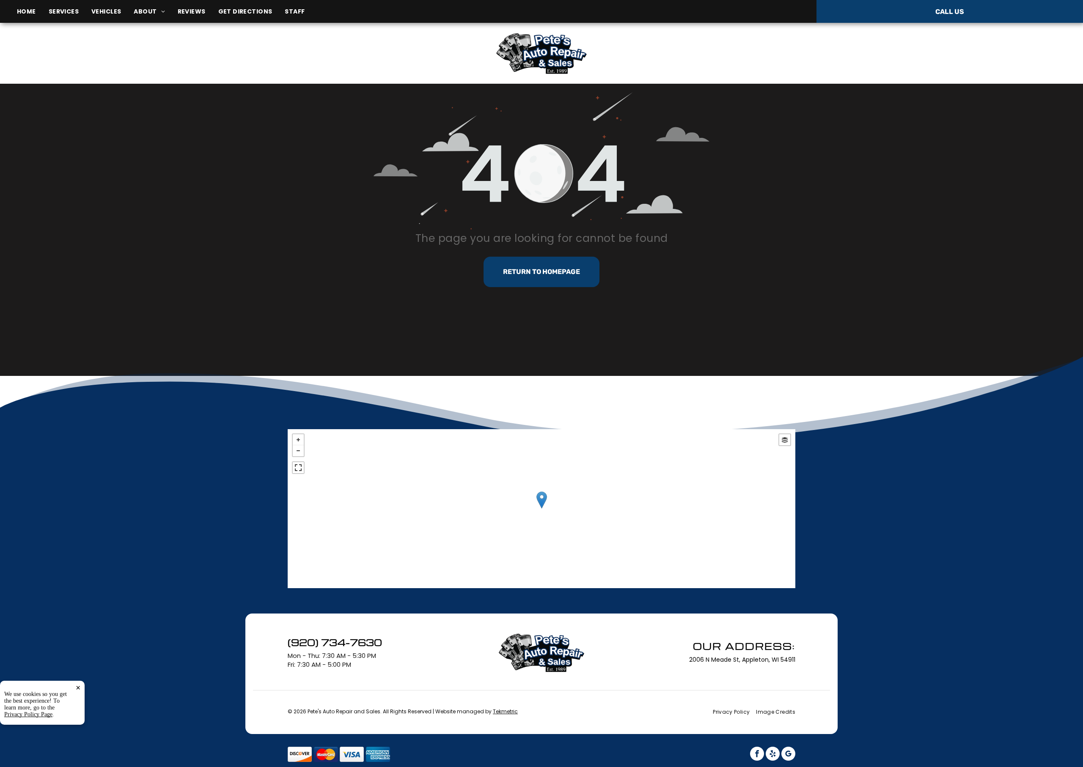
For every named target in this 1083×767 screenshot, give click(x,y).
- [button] (298, 450)
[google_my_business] (788, 755)
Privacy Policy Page (28, 714)
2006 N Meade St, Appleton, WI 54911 (181, 62)
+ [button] (298, 439)
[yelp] (773, 755)
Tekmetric (505, 711)
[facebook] (757, 755)
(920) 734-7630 (907, 53)
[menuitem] (33, 11)
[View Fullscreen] (298, 467)
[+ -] (541, 508)
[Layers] (784, 439)
